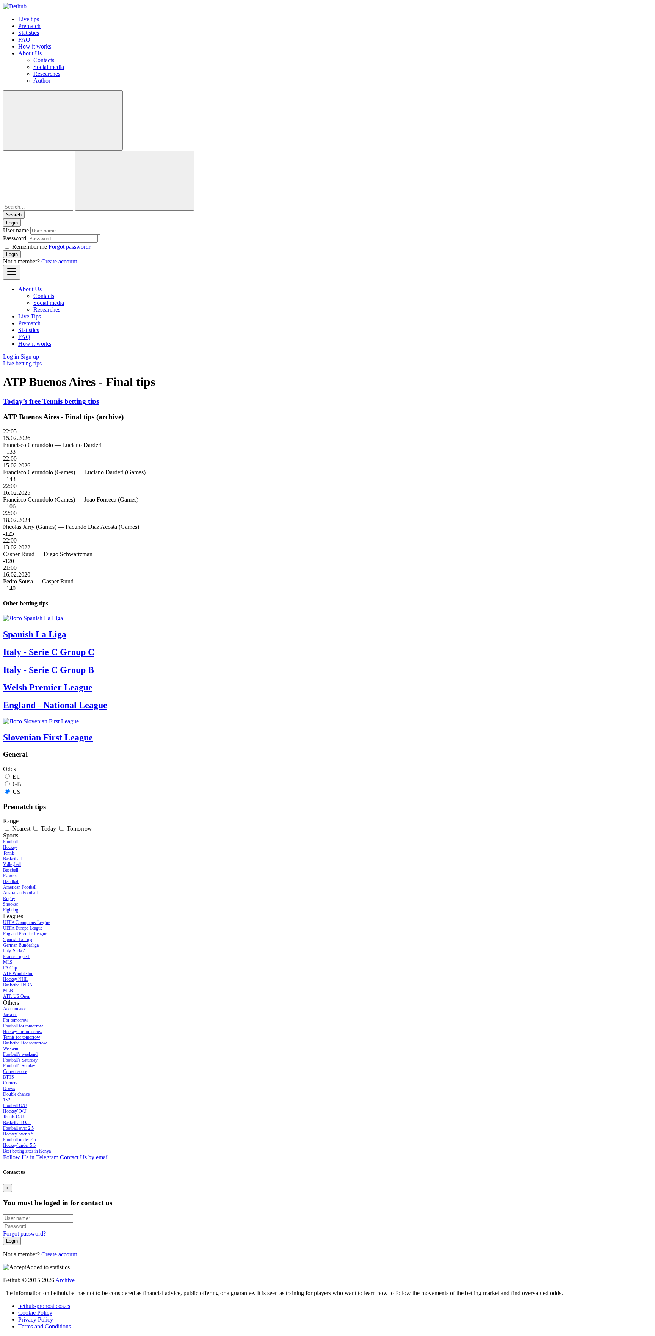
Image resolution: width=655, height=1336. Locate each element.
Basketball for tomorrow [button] (25, 1043)
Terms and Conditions (44, 1326)
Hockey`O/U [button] (15, 1111)
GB (17, 784)
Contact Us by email (84, 1157)
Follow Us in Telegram (30, 1157)
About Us (30, 53)
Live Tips (29, 316)
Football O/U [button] (15, 1105)
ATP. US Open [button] (16, 996)
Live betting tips (22, 363)
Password (14, 238)
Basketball (12, 858)
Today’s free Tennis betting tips (51, 401)
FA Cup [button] (10, 968)
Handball (11, 881)
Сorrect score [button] (15, 1071)
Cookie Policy (35, 1312)
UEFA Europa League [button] (22, 928)
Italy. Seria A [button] (14, 950)
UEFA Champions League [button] (26, 922)
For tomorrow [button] (15, 1020)
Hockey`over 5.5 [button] (18, 1134)
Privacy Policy (35, 1319)
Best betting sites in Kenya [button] (27, 1151)
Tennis (9, 853)
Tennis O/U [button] (13, 1117)
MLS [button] (8, 962)
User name (16, 230)
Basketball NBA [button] (18, 985)
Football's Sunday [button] (19, 1065)
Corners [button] (10, 1082)
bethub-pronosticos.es (44, 1306)
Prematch (29, 26)
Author (41, 80)
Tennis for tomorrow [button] (21, 1037)
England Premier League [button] (25, 933)
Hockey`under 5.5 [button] (19, 1145)
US (16, 792)
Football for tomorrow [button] (23, 1026)
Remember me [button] (29, 246)
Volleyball (12, 864)
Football (10, 841)
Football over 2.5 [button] (18, 1128)
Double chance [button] (16, 1094)
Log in (11, 356)
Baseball (10, 870)
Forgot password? (70, 246)
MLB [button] (8, 990)
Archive (65, 1280)
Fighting (10, 910)
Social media (48, 67)
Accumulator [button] (14, 1008)
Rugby (9, 898)
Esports (10, 875)
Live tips (28, 19)
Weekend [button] (11, 1048)
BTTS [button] (8, 1077)
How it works (34, 46)
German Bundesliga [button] (21, 945)
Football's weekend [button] (20, 1054)
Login (12, 254)
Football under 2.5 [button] (19, 1139)
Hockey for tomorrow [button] (22, 1031)
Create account (59, 261)
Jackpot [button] (10, 1014)
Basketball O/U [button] (17, 1122)
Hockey (10, 847)
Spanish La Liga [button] (17, 939)
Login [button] (12, 223)
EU (17, 776)
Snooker (10, 904)
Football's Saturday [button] (20, 1060)
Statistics (28, 33)
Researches (46, 74)
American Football (19, 887)
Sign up (29, 356)
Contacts (43, 60)
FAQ (24, 39)
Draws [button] (9, 1088)
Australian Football (20, 892)
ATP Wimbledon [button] (18, 973)
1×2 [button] (6, 1099)
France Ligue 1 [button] (16, 956)
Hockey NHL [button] (15, 979)
